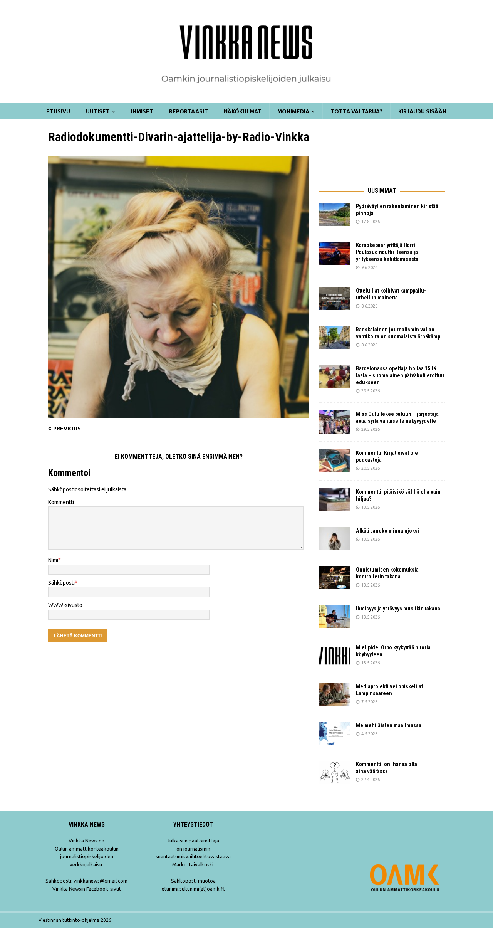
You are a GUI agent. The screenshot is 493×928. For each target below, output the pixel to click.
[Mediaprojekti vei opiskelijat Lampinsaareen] (334, 694)
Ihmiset (142, 111)
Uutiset (98, 111)
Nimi (53, 560)
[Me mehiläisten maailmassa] (334, 733)
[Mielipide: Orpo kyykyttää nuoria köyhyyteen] (334, 655)
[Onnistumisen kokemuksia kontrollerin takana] (334, 577)
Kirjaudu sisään (422, 111)
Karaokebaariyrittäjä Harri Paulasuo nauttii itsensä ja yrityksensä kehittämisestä (387, 252)
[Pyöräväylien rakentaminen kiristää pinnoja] (334, 214)
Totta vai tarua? (356, 111)
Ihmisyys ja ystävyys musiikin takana (399, 608)
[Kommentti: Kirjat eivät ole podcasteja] (334, 460)
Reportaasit (188, 111)
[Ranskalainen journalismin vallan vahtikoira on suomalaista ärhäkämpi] (334, 337)
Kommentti (61, 502)
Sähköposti (61, 583)
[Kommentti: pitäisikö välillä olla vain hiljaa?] (334, 499)
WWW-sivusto (65, 605)
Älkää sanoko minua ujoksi (387, 531)
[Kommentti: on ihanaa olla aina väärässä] (334, 772)
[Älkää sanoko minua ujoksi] (334, 538)
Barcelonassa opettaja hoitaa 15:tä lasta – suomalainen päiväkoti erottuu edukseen (400, 375)
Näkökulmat (243, 111)
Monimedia (293, 111)
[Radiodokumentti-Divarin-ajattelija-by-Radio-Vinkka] (178, 413)
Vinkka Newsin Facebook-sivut (86, 888)
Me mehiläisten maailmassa (388, 725)
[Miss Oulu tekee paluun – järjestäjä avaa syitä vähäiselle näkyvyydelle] (334, 422)
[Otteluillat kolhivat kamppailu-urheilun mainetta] (334, 298)
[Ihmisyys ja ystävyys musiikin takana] (334, 616)
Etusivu (58, 111)
